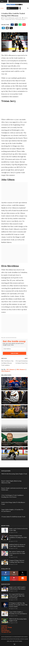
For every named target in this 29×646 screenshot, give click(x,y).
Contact (4, 626)
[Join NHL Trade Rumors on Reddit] (22, 578)
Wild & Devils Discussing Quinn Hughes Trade (14, 474)
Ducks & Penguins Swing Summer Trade (12, 400)
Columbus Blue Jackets (10, 19)
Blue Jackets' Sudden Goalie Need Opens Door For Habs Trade (17, 553)
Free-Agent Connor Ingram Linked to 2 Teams (14, 386)
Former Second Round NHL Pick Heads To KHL (14, 442)
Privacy (4, 629)
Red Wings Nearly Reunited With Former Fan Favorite (13, 428)
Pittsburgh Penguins (20, 19)
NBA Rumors (21, 369)
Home (2, 8)
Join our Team (6, 627)
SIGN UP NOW (14, 353)
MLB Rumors (5, 371)
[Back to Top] (14, 644)
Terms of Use (6, 632)
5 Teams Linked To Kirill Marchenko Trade (13, 516)
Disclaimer (5, 630)
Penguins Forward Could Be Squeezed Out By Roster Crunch (13, 456)
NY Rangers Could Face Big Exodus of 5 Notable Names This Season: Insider (18, 604)
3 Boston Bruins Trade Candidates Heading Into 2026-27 (18, 537)
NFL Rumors (10, 369)
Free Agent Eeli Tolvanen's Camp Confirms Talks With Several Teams (16, 595)
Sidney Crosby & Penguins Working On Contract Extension (14, 414)
